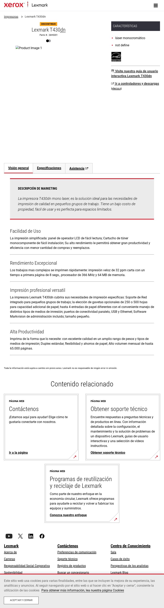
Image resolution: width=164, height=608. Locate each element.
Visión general (18, 168)
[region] (82, 591)
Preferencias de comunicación (76, 552)
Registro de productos (71, 566)
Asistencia (76, 168)
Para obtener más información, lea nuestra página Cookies (82, 590)
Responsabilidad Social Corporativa (27, 566)
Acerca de (10, 552)
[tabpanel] (82, 267)
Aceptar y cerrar (21, 600)
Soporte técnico (67, 559)
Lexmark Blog (119, 572)
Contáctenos (67, 546)
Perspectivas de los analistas (129, 566)
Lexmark (11, 546)
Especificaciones (49, 168)
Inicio (50, 5)
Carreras (9, 559)
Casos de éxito (120, 559)
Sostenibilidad (13, 572)
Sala (113, 552)
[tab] (18, 168)
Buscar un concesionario (73, 572)
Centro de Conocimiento (130, 546)
